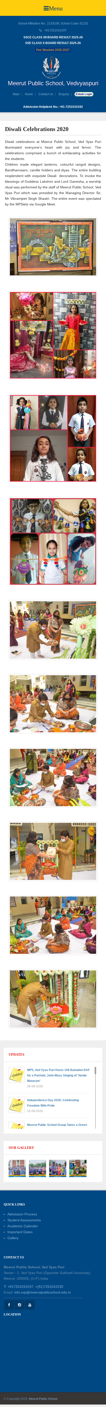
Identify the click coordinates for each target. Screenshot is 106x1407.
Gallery (12, 1238)
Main (16, 94)
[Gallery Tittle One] (17, 1168)
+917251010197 (20, 1287)
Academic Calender (22, 1226)
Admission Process (22, 1214)
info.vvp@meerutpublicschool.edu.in (42, 1292)
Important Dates (20, 1232)
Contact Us (45, 94)
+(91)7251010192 (49, 1287)
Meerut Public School (43, 1399)
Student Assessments (24, 1220)
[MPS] (53, 67)
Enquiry (64, 94)
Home (29, 94)
